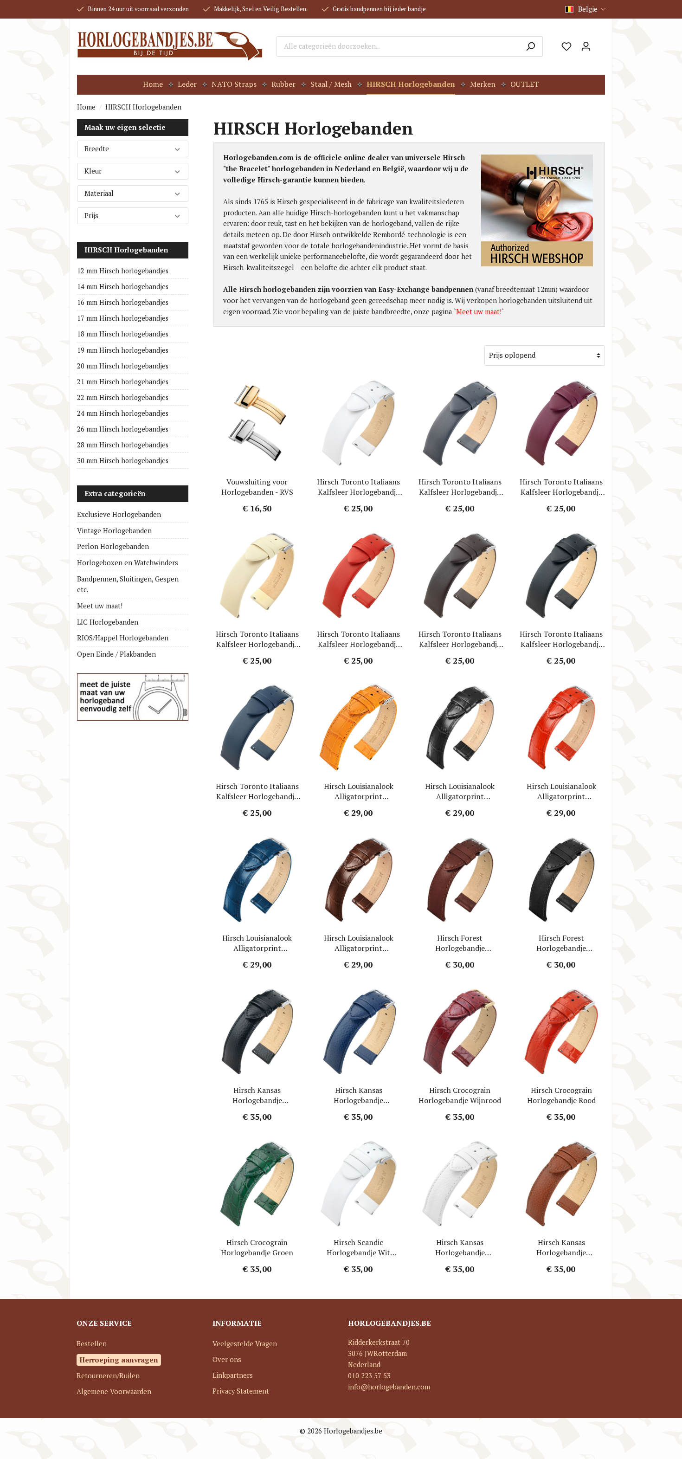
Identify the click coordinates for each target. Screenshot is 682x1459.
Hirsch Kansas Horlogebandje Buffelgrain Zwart (257, 1095)
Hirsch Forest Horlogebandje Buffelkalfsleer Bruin (460, 943)
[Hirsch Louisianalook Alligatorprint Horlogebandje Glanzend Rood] (561, 727)
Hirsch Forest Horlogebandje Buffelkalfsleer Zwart (561, 943)
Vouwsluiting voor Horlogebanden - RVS (257, 487)
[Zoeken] (530, 46)
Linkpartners (232, 1375)
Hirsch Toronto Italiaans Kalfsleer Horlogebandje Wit (358, 487)
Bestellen (92, 1343)
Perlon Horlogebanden (113, 546)
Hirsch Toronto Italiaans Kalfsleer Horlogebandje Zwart (561, 639)
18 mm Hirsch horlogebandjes (122, 333)
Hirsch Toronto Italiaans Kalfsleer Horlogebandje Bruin (460, 639)
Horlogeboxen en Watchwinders (127, 562)
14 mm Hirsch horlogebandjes (122, 286)
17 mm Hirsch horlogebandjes (122, 318)
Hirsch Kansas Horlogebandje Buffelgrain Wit (460, 1247)
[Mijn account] (586, 46)
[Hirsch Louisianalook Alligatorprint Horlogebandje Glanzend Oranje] (359, 727)
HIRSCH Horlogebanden (126, 249)
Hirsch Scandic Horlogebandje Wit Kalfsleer (358, 1247)
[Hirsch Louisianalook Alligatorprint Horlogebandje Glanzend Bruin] (359, 879)
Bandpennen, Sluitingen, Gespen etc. (128, 584)
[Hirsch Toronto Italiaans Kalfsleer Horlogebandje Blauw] (257, 727)
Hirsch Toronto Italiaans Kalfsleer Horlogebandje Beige (257, 639)
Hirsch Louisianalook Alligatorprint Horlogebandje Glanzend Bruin (358, 943)
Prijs (91, 215)
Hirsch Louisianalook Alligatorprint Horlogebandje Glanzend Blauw (257, 943)
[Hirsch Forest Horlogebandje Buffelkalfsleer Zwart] (561, 879)
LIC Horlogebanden (107, 622)
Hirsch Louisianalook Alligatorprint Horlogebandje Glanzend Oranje (358, 791)
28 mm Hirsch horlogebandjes (122, 444)
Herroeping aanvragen (118, 1359)
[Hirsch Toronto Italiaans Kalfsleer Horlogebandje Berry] (561, 423)
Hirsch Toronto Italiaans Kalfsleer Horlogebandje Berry (561, 487)
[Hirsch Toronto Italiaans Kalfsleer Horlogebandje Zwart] (561, 575)
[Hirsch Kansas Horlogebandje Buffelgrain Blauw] (359, 1031)
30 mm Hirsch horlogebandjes (122, 460)
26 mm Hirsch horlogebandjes (122, 429)
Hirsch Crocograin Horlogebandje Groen (257, 1247)
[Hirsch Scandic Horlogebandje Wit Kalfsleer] (359, 1183)
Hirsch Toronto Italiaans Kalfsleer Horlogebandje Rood (358, 639)
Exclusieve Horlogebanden (119, 514)
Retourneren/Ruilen (108, 1375)
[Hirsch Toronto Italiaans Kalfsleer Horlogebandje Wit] (359, 423)
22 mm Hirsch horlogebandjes (122, 397)
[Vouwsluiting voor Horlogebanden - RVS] (257, 423)
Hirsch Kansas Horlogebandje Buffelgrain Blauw (358, 1095)
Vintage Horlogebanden (114, 530)
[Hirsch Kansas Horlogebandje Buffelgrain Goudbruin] (561, 1183)
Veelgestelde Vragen (244, 1343)
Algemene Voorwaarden (114, 1391)
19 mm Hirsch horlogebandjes (122, 350)
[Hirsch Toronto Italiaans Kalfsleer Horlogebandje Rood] (359, 575)
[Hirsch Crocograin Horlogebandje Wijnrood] (460, 1031)
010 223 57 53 (369, 1375)
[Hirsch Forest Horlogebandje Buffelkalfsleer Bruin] (460, 879)
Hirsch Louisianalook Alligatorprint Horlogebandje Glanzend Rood (561, 791)
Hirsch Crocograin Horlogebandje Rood (561, 1095)
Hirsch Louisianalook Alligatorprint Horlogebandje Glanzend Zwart (460, 791)
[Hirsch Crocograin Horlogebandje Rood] (561, 1031)
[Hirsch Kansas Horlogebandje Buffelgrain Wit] (460, 1183)
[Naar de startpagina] (170, 46)
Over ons (226, 1359)
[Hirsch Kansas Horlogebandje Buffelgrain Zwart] (257, 1031)
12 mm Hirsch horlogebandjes (122, 270)
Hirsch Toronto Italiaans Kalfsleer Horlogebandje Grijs (460, 487)
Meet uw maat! (99, 605)
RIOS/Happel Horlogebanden (122, 637)
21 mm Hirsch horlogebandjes (122, 381)
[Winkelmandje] (600, 43)
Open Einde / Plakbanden (116, 654)
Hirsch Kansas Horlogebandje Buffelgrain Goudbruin (561, 1247)
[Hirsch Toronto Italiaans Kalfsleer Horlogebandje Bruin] (460, 575)
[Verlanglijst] (566, 46)
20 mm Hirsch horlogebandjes (122, 366)
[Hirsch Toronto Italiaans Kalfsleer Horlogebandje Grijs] (460, 423)
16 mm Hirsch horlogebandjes (122, 302)
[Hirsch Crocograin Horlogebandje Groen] (257, 1183)
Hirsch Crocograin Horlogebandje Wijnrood (459, 1095)
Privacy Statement (240, 1391)
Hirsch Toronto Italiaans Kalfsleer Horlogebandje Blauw (257, 791)
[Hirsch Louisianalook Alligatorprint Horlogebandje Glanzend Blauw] (257, 879)
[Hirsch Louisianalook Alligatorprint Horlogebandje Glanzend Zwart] (460, 727)
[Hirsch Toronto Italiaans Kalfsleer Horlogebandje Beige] (257, 575)
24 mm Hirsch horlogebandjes (122, 413)
